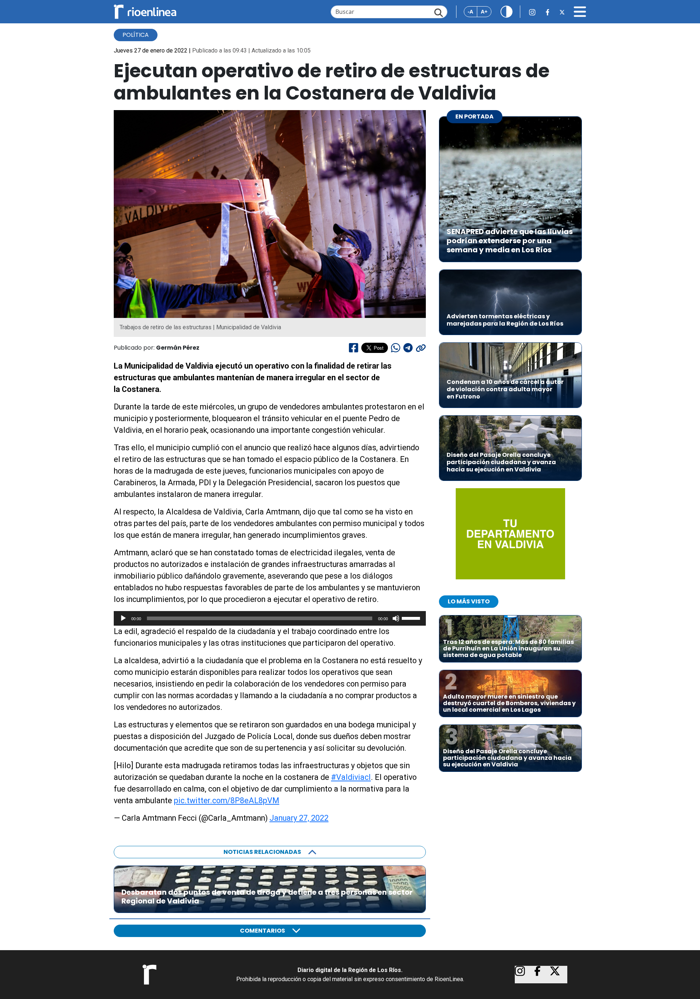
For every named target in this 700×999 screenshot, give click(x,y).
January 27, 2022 (298, 818)
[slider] (412, 617)
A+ (484, 11)
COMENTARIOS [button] (262, 930)
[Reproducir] (123, 618)
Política (135, 35)
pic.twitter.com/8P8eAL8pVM (226, 800)
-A (470, 11)
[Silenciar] (396, 618)
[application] (270, 618)
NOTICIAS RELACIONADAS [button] (262, 852)
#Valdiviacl (351, 777)
